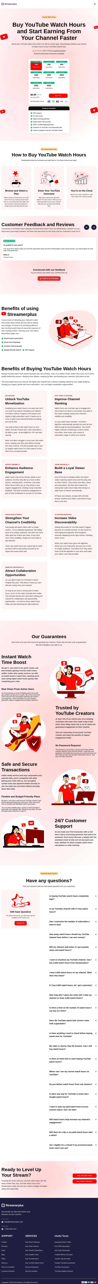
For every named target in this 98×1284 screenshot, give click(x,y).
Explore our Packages (50, 278)
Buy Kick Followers (31, 1267)
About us (4, 1263)
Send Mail (4, 1219)
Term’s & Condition (7, 1267)
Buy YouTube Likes (32, 1259)
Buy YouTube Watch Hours (34, 1263)
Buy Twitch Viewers (32, 1246)
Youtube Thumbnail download (65, 1263)
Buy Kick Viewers (31, 1271)
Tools (3, 1250)
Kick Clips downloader (62, 1250)
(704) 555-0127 (10, 1229)
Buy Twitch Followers (84, 1181)
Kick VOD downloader (62, 1246)
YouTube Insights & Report (64, 1271)
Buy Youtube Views (32, 1254)
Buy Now (58, 95)
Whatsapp (4, 1226)
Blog (3, 1254)
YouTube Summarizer (62, 1267)
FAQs (3, 1259)
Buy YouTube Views (84, 1175)
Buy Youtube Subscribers (34, 1250)
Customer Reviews (59, 51)
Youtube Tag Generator (62, 1259)
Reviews (4, 1246)
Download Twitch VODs (63, 1242)
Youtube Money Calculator (64, 1254)
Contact (4, 1242)
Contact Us (21, 923)
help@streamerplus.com (13, 1222)
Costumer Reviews (7, 1271)
